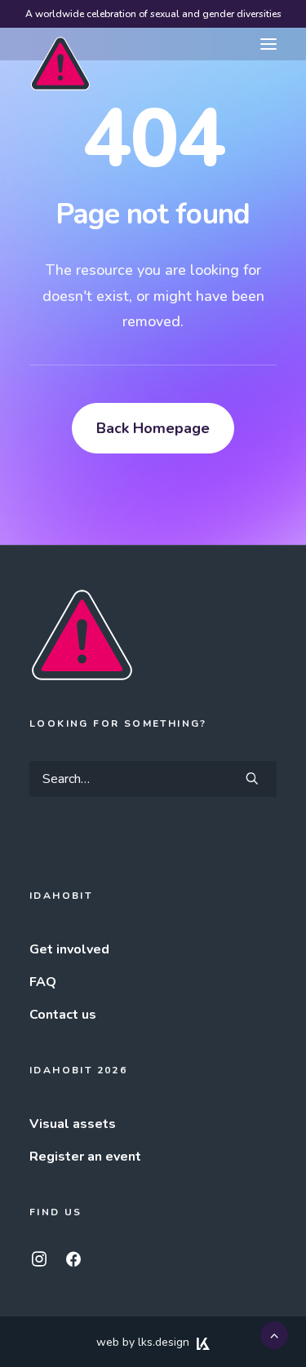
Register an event (85, 1157)
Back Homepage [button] (153, 428)
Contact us (62, 1015)
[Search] (153, 779)
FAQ (42, 982)
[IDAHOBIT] (60, 45)
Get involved (69, 949)
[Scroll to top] (274, 1334)
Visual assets (72, 1124)
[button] (268, 44)
